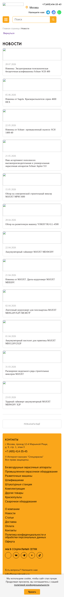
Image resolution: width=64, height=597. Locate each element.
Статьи (9, 517)
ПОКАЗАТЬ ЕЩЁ (32, 423)
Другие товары (14, 493)
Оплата (9, 526)
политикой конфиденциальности (31, 585)
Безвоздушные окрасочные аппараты (28, 467)
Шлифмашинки (14, 480)
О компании (12, 509)
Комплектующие (15, 488)
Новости (10, 513)
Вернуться (8, 33)
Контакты (10, 530)
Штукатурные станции (18, 484)
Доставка (10, 521)
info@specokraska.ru (17, 574)
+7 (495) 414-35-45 (51, 4)
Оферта (10, 541)
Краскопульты (13, 497)
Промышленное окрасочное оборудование (31, 471)
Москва (34, 7)
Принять (32, 591)
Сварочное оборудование (21, 501)
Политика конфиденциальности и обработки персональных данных (25, 536)
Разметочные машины (18, 475)
